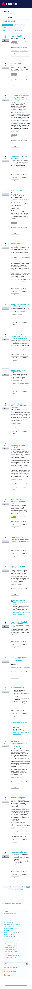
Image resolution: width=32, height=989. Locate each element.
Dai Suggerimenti (12, 971)
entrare (19, 903)
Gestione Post (7, 930)
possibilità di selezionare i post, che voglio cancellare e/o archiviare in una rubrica (20, 98)
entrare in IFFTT (17, 63)
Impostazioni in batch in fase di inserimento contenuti (20, 445)
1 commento (20, 41)
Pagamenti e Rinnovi (9, 949)
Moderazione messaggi (9, 943)
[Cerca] (27, 963)
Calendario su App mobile (18, 567)
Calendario (19, 314)
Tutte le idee (7, 915)
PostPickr (9, 975)
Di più (16, 131)
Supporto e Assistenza (9, 957)
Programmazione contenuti (23, 383)
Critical (16, 53)
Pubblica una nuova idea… (10, 913)
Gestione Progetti (8, 934)
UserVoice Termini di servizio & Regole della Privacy (16, 985)
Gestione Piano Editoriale (10, 928)
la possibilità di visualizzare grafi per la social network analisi (19, 336)
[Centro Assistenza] (9, 3)
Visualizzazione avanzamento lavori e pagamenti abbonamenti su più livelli (20, 744)
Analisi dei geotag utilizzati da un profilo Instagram (19, 405)
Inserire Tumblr (16, 36)
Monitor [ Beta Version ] (9, 945)
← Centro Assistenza (7, 13)
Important (25, 51)
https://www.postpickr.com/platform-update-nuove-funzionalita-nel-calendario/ (21, 732)
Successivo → (19, 889)
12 (12, 889)
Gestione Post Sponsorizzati (10, 932)
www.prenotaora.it (15, 541)
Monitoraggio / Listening (22, 349)
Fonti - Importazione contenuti (23, 667)
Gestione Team (7, 938)
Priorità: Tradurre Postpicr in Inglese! (18, 500)
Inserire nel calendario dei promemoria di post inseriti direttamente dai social (20, 624)
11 (9, 889)
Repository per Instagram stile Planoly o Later (20, 305)
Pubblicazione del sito (19, 537)
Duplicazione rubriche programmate (19, 371)
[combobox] (15, 963)
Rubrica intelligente (18, 798)
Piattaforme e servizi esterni (23, 545)
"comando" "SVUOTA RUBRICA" (19, 157)
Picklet (5, 953)
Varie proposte (16, 190)
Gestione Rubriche (21, 170)
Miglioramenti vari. (18, 688)
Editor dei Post (7, 922)
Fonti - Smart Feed (8, 926)
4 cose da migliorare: (19, 852)
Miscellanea (27, 223)
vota (5, 40)
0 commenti (20, 74)
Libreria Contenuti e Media (10, 940)
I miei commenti (18, 30)
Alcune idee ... (16, 244)
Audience (19, 423)
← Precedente (7, 886)
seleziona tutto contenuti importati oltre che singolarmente (20, 658)
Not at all (15, 51)
